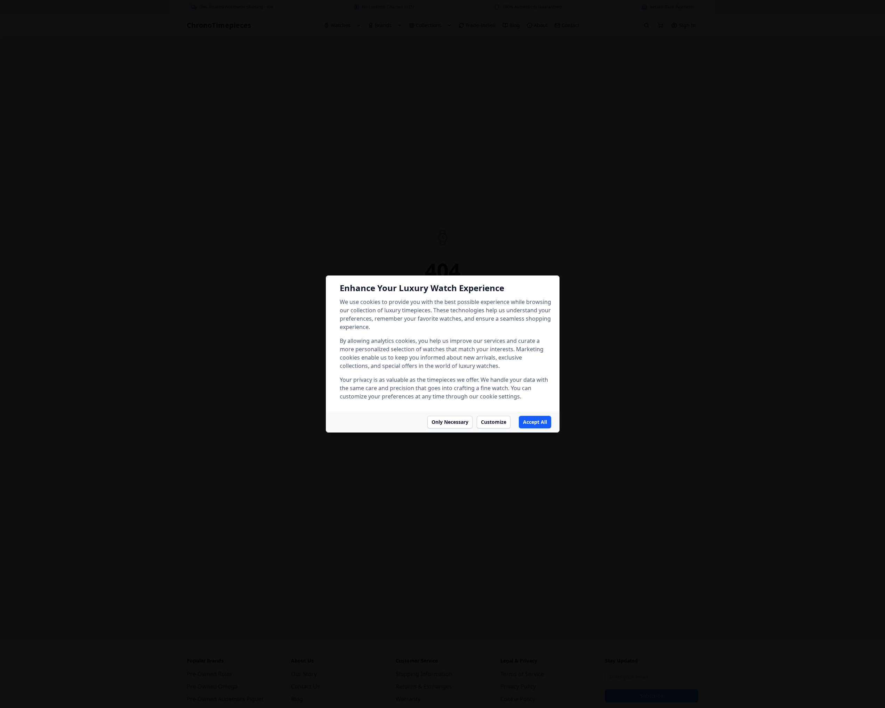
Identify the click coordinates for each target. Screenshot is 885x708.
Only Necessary (450, 422)
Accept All (535, 422)
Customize (493, 422)
